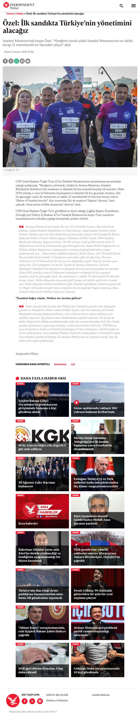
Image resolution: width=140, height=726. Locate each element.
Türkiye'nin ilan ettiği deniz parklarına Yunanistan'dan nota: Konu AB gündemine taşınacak (40, 594)
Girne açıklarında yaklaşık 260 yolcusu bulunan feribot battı (95, 410)
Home (10, 13)
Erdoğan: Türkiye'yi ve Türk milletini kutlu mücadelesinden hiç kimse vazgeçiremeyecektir (96, 483)
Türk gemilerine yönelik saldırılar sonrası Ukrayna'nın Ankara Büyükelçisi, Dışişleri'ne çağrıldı (97, 555)
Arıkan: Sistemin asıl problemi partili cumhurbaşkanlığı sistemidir (95, 632)
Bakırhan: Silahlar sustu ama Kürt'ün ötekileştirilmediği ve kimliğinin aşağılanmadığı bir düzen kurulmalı (39, 555)
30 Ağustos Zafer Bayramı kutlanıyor (36, 484)
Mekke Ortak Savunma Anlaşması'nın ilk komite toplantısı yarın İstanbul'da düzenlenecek (93, 444)
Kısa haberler (28, 523)
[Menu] (133, 6)
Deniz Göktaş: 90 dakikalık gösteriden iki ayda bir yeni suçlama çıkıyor (93, 594)
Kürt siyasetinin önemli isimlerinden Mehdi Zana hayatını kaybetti (92, 520)
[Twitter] (32, 701)
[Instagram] (40, 701)
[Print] (27, 61)
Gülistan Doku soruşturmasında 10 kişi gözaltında (97, 670)
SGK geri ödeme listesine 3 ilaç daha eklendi (40, 670)
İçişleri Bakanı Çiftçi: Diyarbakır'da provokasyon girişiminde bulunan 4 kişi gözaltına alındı (37, 407)
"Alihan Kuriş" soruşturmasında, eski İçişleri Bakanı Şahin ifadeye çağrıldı (42, 632)
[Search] (121, 6)
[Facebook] (24, 701)
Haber (20, 13)
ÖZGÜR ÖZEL (60, 365)
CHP (73, 365)
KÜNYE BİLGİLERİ (57, 695)
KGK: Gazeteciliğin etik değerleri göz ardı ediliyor (42, 447)
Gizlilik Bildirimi (101, 695)
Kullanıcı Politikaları (57, 700)
